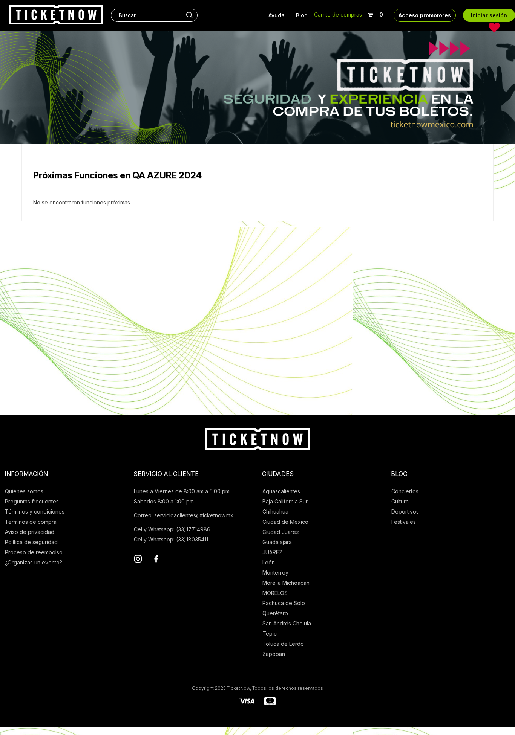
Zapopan (273, 654)
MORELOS (275, 593)
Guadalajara (277, 542)
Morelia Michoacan (286, 582)
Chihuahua (275, 511)
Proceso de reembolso (34, 552)
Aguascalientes (281, 491)
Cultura (400, 501)
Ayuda (276, 15)
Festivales (403, 521)
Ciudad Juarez (280, 532)
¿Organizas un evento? (33, 562)
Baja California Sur (285, 501)
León (268, 562)
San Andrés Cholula (286, 623)
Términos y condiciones (34, 511)
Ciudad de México (285, 521)
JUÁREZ (272, 552)
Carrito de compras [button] (338, 14)
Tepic (269, 633)
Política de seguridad (31, 542)
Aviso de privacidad (29, 532)
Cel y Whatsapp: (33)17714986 (172, 529)
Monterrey (275, 572)
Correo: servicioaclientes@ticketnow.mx (183, 515)
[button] (375, 13)
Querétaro (275, 613)
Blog (302, 15)
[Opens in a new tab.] (138, 560)
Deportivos (405, 511)
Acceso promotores (425, 15)
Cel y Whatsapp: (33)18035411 (171, 539)
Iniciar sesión (489, 15)
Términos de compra (31, 521)
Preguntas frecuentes (32, 501)
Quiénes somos (24, 491)
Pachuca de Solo (283, 603)
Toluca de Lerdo (283, 643)
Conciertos (404, 491)
